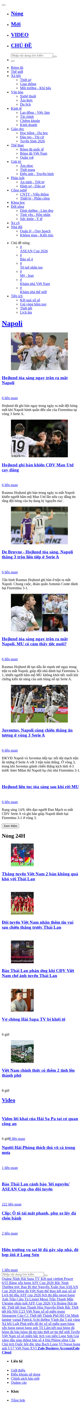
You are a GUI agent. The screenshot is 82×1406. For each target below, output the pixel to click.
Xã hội (7, 1324)
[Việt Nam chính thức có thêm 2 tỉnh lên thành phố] (41, 1052)
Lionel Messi (38, 1299)
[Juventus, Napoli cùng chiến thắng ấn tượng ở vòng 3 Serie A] (41, 704)
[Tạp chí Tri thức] (41, 795)
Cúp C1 (23, 1315)
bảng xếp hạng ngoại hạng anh (38, 1326)
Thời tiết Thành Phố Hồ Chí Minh (54, 1315)
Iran (23, 1307)
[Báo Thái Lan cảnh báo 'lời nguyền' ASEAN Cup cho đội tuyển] (41, 1175)
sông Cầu (68, 1340)
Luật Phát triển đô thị (28, 1324)
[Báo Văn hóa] (41, 935)
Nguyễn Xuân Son (51, 1287)
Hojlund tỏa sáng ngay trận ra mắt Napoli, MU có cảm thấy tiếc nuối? (35, 641)
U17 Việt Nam (18, 1348)
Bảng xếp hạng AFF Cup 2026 (31, 1283)
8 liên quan (17, 1139)
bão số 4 (38, 1340)
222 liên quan (11, 1204)
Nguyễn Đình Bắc (57, 1307)
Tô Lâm (45, 1328)
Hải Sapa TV (30, 1279)
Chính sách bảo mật (25, 1378)
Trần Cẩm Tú (18, 1299)
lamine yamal (11, 1320)
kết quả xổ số (66, 1291)
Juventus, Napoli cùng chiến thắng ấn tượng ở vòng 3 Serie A (37, 733)
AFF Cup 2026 (39, 1303)
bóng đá (7, 1332)
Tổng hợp (18, 1400)
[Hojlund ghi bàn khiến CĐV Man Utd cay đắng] (41, 439)
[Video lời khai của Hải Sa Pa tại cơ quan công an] (41, 1110)
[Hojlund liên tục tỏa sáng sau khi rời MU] (41, 778)
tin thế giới (62, 1332)
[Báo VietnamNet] (41, 1083)
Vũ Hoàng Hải (62, 1303)
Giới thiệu (18, 1370)
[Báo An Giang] (41, 565)
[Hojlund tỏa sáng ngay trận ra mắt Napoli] (41, 351)
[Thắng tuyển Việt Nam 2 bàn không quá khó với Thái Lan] (41, 855)
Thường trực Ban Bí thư (19, 1287)
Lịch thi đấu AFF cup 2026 (21, 1295)
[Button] (3, 5)
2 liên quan (10, 1233)
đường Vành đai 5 (54, 1320)
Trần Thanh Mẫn (61, 1299)
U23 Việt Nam (29, 1311)
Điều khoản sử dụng (25, 1374)
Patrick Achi (31, 1320)
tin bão (38, 1332)
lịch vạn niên (48, 1336)
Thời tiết (13, 1307)
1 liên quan (10, 1168)
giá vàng (74, 1320)
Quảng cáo (19, 1382)
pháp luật (21, 1303)
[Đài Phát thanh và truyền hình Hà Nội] (41, 391)
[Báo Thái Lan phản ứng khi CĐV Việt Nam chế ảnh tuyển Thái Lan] (41, 952)
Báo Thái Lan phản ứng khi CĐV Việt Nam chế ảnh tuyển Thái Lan (38, 973)
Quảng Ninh (11, 1279)
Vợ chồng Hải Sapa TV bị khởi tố (33, 1019)
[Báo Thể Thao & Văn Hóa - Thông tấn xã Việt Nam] (41, 652)
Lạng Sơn (66, 1336)
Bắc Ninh (62, 1283)
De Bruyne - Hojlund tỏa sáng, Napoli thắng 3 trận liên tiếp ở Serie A (37, 554)
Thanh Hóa (35, 1307)
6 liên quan (10, 398)
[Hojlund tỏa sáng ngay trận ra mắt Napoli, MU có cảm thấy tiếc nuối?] (41, 613)
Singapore (9, 1315)
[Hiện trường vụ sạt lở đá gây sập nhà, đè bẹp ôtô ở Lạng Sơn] (41, 1241)
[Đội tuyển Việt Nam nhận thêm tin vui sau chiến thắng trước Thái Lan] (41, 904)
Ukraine (7, 1303)
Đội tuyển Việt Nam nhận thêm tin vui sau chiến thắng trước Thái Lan (37, 925)
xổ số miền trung (53, 1311)
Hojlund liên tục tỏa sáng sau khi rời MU (40, 786)
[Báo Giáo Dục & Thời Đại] (41, 478)
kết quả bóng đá (62, 1328)
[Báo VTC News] (41, 1027)
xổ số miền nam (55, 1324)
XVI (33, 1348)
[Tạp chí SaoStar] (41, 887)
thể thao (50, 1291)
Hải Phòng (53, 1340)
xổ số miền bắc (27, 1336)
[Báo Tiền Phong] (41, 1131)
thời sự (49, 1332)
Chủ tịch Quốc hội (15, 1344)
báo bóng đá (23, 1332)
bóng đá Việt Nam (30, 1291)
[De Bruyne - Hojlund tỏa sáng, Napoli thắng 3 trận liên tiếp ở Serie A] (41, 526)
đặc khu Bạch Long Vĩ (45, 1344)
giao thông (23, 1340)
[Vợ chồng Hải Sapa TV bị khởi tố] (41, 1000)
